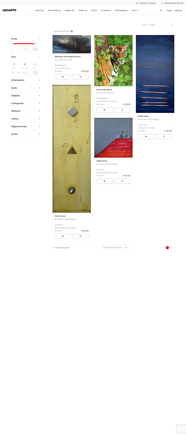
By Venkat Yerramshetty (148, 119)
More (135, 10)
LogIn (169, 10)
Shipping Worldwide (172, 3)
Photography (121, 10)
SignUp (178, 10)
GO (35, 49)
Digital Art (70, 10)
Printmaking (54, 10)
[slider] (12, 43)
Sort (145, 25)
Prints (94, 10)
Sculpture (106, 10)
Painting (39, 10)
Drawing (83, 10)
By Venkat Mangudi (63, 60)
